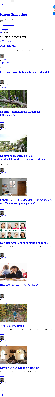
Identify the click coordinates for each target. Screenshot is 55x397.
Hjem (1, 32)
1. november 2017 (3, 345)
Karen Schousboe (14, 14)
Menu (1, 21)
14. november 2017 (3, 89)
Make (5, 388)
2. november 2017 (3, 303)
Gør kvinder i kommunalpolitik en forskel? (25, 242)
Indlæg (3, 27)
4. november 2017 (3, 220)
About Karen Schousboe (8, 25)
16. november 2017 (3, 66)
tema (3, 63)
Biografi (3, 23)
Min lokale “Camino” (12, 325)
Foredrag (4, 30)
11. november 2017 (3, 177)
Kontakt (3, 26)
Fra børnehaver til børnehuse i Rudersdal (24, 71)
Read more (2, 52)
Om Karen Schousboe (6, 62)
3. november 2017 (3, 262)
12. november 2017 (3, 133)
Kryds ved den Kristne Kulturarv (19, 367)
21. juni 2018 (2, 40)
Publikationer (5, 29)
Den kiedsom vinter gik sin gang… (20, 284)
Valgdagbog (4, 64)
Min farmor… (8, 45)
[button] (12, 1)
